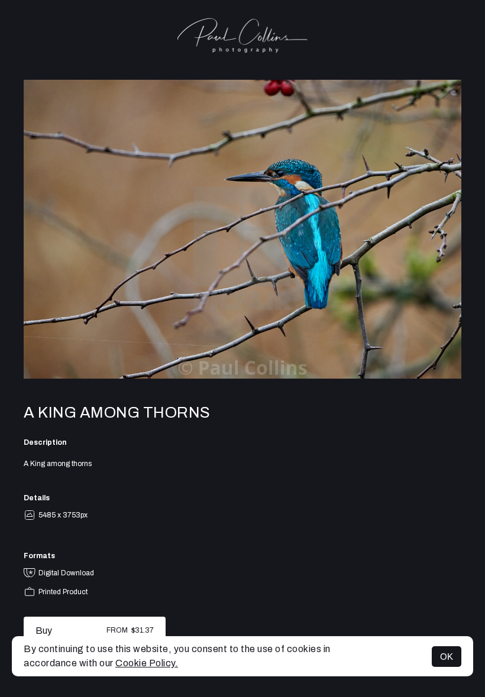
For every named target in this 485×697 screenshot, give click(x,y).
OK (446, 657)
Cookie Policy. (146, 663)
